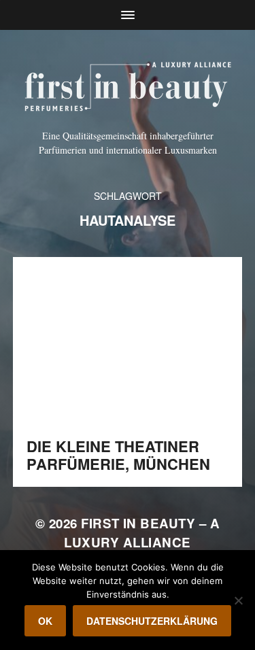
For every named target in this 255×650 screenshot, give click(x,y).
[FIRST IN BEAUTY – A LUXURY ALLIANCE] (127, 84)
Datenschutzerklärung (152, 621)
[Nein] (238, 600)
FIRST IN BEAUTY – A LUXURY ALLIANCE (142, 532)
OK (45, 621)
